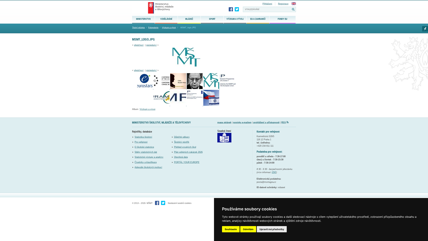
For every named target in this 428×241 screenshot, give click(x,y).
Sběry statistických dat (146, 152)
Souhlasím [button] (231, 229)
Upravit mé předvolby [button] (271, 229)
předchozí (139, 45)
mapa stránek (224, 122)
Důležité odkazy (182, 137)
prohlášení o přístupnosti (266, 122)
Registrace (283, 4)
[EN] (294, 4)
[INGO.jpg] (162, 88)
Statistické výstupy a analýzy (149, 157)
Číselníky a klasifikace (146, 162)
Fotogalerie (153, 27)
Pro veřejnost (141, 142)
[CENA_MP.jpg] (178, 88)
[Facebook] (231, 9)
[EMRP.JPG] (228, 88)
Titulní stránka (138, 27)
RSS (283, 122)
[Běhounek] (195, 88)
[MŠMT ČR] (160, 8)
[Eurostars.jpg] (145, 88)
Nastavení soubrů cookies (179, 203)
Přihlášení (267, 4)
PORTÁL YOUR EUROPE (186, 162)
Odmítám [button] (248, 229)
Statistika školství (143, 137)
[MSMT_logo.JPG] (186, 66)
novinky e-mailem (242, 122)
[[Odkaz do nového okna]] (224, 141)
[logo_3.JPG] (178, 105)
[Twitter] (237, 9)
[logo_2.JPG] (162, 105)
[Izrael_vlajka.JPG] (211, 105)
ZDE (274, 172)
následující (151, 45)
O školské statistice (144, 147)
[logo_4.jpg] (195, 105)
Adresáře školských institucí (148, 167)
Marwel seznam (425, 28)
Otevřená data (181, 157)
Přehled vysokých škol (185, 147)
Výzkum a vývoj (169, 27)
